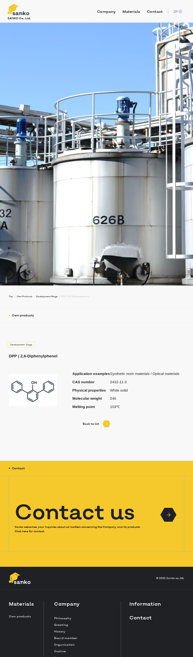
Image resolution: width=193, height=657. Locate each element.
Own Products (24, 296)
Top (11, 296)
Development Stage (47, 296)
